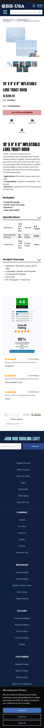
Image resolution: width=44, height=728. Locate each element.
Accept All (22, 710)
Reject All (22, 723)
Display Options (17, 419)
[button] (37, 6)
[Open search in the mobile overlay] (26, 12)
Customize (22, 717)
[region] (22, 707)
